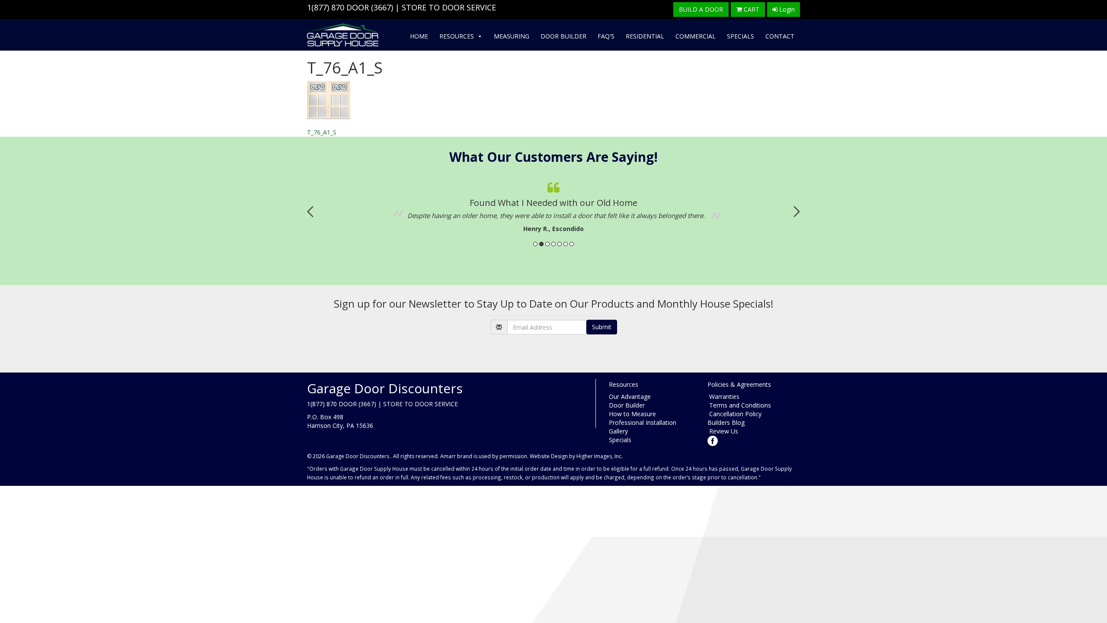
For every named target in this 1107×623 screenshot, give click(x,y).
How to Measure (632, 414)
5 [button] (559, 244)
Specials (740, 36)
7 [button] (571, 244)
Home (419, 36)
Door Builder (563, 36)
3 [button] (547, 244)
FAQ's (606, 36)
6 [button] (565, 244)
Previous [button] (310, 211)
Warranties (723, 396)
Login (786, 9)
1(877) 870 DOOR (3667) (350, 7)
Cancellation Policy (734, 414)
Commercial (695, 36)
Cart (750, 9)
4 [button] (553, 244)
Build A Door (701, 9)
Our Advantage (630, 396)
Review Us (722, 431)
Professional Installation (642, 422)
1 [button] (535, 244)
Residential (645, 36)
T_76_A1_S (321, 132)
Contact (779, 36)
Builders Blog (726, 422)
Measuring (511, 36)
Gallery (618, 431)
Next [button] (796, 211)
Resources (456, 36)
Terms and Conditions (739, 405)
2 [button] (541, 244)
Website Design (549, 456)
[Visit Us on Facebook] (712, 440)
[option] (553, 205)
